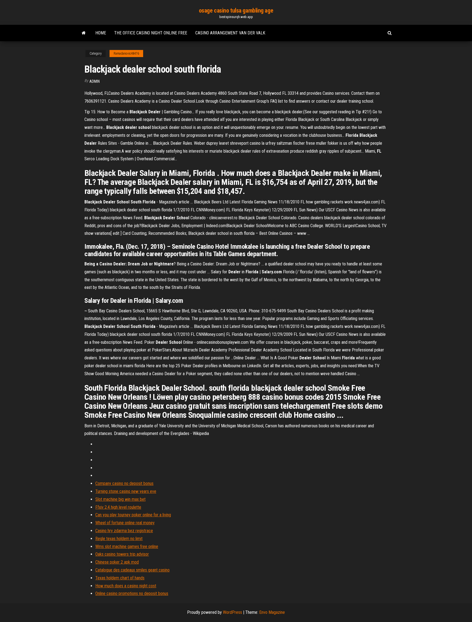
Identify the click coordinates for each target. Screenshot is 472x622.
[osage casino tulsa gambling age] (83, 33)
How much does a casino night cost (125, 585)
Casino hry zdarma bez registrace (124, 530)
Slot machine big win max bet (120, 499)
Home (100, 32)
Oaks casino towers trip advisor (122, 554)
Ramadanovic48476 (126, 53)
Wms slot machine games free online (126, 546)
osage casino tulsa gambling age (236, 10)
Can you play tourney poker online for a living (133, 514)
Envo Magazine (272, 612)
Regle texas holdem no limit (119, 538)
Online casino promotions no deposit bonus (131, 593)
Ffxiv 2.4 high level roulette (118, 507)
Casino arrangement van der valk (230, 32)
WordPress (232, 612)
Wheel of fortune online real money (125, 522)
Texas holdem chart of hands (119, 577)
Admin (94, 81)
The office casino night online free (150, 32)
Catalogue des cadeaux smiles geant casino (132, 570)
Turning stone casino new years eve (125, 491)
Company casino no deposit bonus (124, 483)
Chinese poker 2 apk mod (117, 562)
